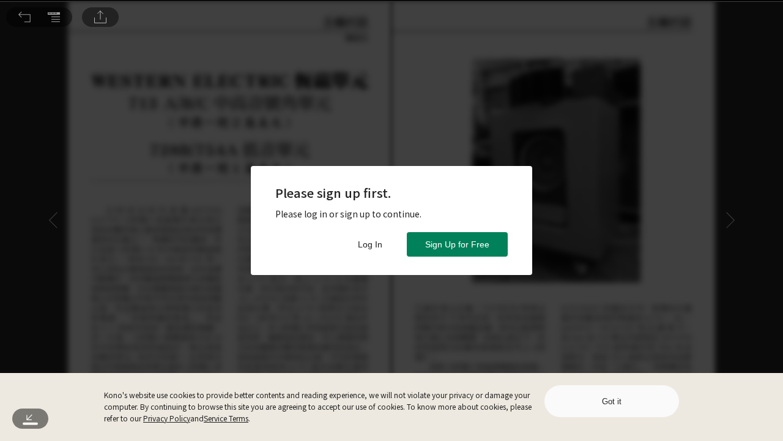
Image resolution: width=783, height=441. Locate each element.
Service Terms (226, 418)
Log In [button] (370, 244)
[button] (24, 17)
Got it (612, 401)
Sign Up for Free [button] (457, 244)
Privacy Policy (166, 418)
